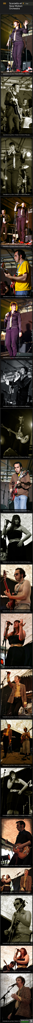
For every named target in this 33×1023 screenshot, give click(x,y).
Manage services (25, 1020)
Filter (26, 3)
